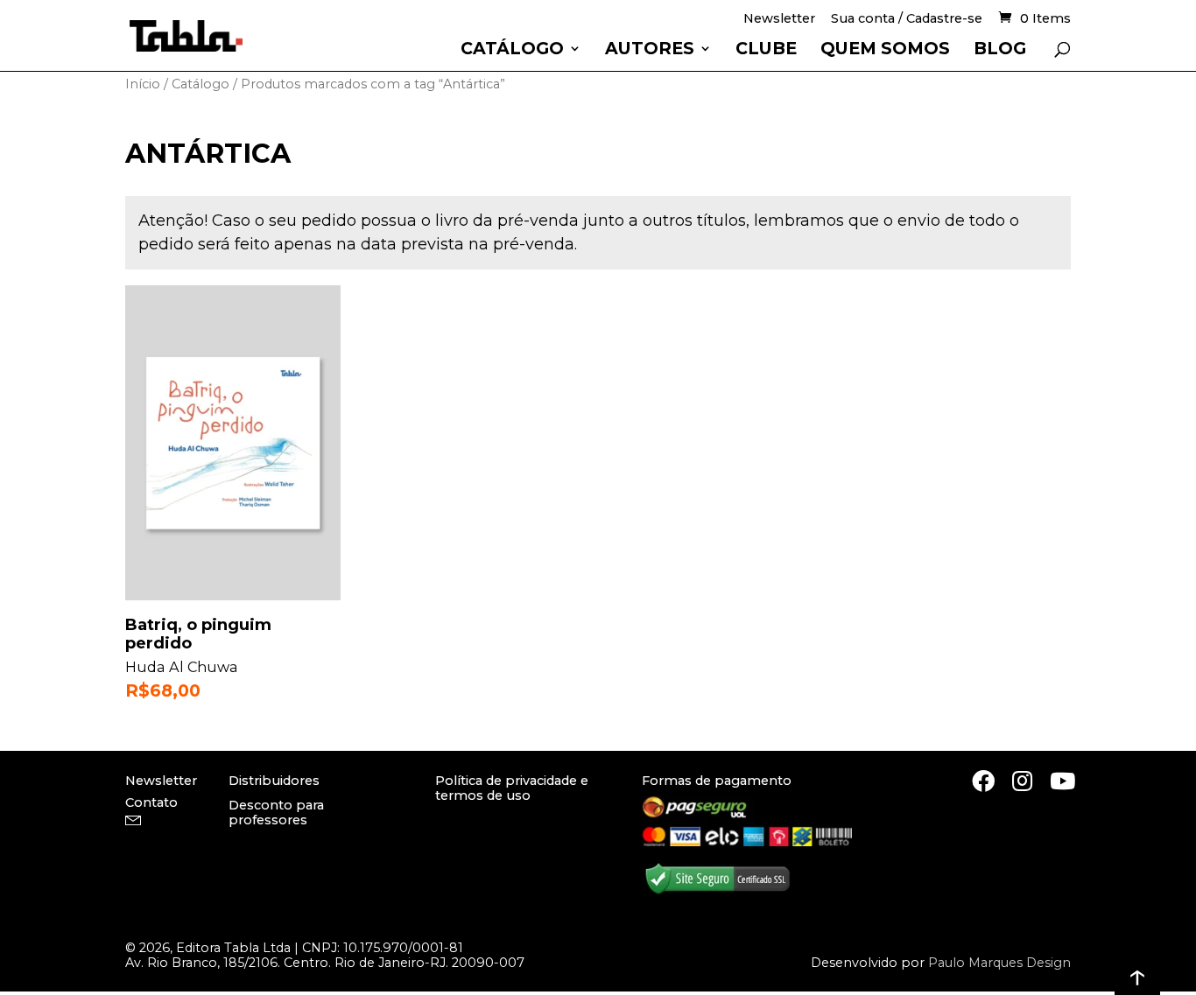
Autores (649, 50)
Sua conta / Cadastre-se (906, 19)
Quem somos (885, 50)
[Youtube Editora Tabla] (1062, 780)
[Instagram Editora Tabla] (1022, 780)
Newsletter (779, 19)
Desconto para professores (276, 812)
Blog (1000, 50)
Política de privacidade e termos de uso (511, 788)
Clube (766, 50)
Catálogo (512, 50)
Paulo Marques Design (999, 962)
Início (142, 84)
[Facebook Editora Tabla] (983, 780)
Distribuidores (274, 780)
